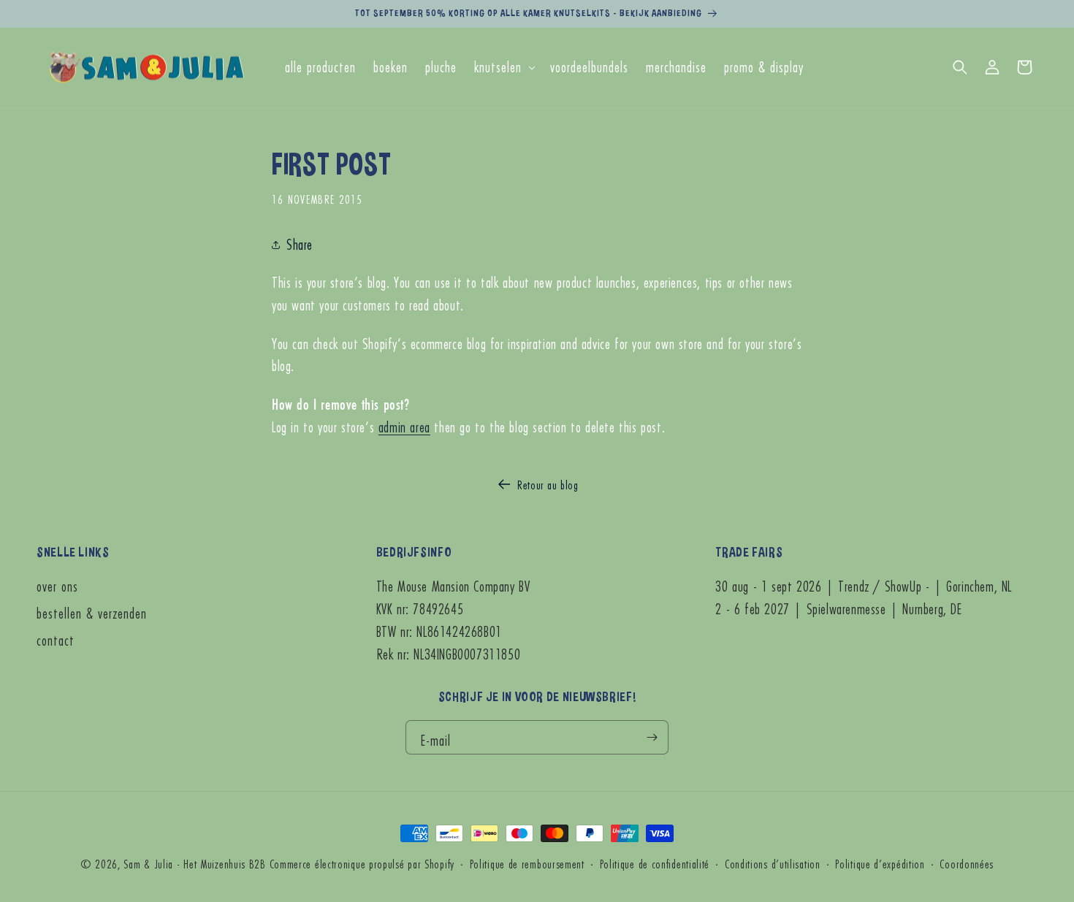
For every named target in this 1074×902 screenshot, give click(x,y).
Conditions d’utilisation (772, 863)
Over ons (57, 586)
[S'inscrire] (652, 737)
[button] (503, 67)
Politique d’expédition (879, 863)
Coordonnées (967, 863)
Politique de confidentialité (655, 863)
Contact (56, 640)
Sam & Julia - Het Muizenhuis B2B (194, 863)
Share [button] (299, 244)
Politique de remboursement (527, 863)
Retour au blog (547, 484)
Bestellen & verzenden (92, 613)
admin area (404, 426)
